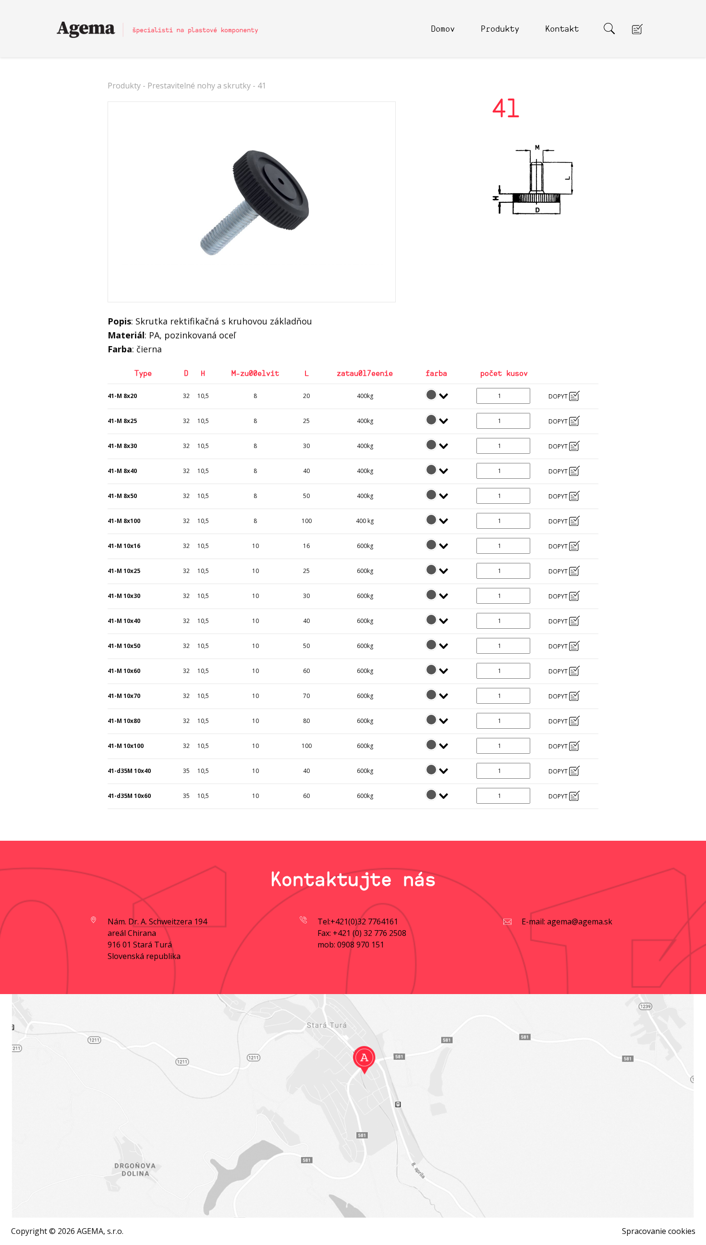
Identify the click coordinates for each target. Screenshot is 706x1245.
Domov (443, 28)
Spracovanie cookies (658, 1231)
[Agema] (157, 25)
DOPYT (558, 396)
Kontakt (562, 28)
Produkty (500, 28)
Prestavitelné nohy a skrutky (199, 85)
